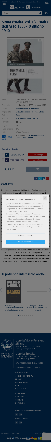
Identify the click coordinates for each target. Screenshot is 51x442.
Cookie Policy (11, 229)
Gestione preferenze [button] (25, 235)
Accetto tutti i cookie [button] (25, 242)
